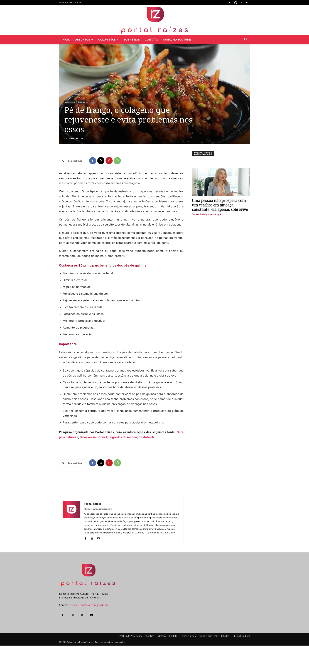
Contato (151, 39)
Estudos (225, 636)
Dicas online (88, 437)
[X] (241, 2)
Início (66, 39)
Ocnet (102, 437)
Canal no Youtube (177, 39)
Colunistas (107, 39)
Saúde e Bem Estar (208, 636)
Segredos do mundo (123, 437)
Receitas (81, 102)
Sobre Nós (132, 39)
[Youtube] (247, 2)
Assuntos (82, 39)
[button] (245, 40)
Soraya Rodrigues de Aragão (207, 214)
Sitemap (162, 636)
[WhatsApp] (117, 160)
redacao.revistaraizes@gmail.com (89, 605)
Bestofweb (146, 437)
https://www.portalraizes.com (98, 509)
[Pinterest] (109, 160)
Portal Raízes (76, 138)
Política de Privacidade (131, 636)
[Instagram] (235, 2)
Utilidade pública (241, 636)
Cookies (150, 636)
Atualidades (70, 102)
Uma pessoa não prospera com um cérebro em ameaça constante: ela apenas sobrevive (220, 205)
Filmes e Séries (188, 636)
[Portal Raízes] (154, 20)
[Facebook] (229, 2)
